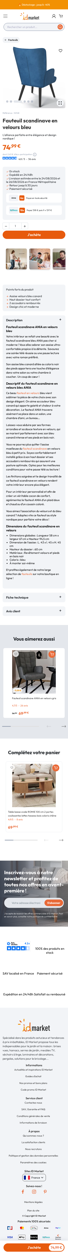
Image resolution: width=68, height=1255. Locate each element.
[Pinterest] (45, 1191)
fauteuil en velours (28, 393)
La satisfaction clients (33, 1142)
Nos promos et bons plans (33, 1083)
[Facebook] (22, 1191)
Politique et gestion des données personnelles (33, 1155)
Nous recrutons (33, 1149)
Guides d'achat (33, 1076)
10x (22, 210)
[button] (53, 16)
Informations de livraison (33, 1122)
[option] (34, 4)
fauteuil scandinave (35, 448)
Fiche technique (17, 597)
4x (22, 198)
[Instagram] (34, 1191)
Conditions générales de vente (33, 1116)
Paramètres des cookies (33, 1162)
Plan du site (33, 1210)
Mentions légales (33, 1202)
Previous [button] (49, 726)
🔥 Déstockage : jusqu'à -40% (34, 4)
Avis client (14, 611)
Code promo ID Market (33, 1089)
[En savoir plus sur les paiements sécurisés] (9, 1227)
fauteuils (27, 574)
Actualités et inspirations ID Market (33, 1069)
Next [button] (64, 726)
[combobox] (34, 27)
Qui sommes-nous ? (33, 1135)
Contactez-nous (33, 1102)
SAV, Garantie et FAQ (33, 1109)
